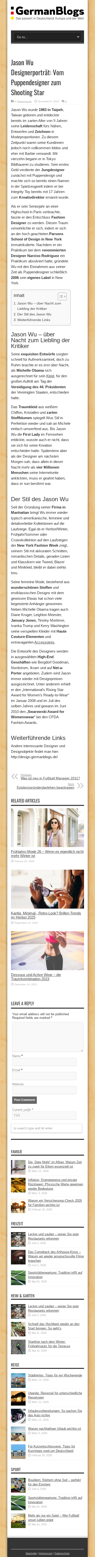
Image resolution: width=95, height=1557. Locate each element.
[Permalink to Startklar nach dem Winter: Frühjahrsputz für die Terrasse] (18, 1353)
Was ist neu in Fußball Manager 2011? (50, 776)
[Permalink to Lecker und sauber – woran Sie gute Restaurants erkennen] (18, 1245)
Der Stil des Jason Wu (34, 314)
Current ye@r (22, 1110)
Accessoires (44, 642)
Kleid (50, 376)
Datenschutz (62, 1553)
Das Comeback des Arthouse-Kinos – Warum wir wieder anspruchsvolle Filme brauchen (56, 1256)
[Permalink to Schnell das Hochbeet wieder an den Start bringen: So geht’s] (18, 1335)
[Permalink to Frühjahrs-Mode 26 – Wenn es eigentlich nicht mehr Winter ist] (47, 846)
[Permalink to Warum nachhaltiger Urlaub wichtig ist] (18, 1440)
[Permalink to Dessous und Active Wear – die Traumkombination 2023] (47, 969)
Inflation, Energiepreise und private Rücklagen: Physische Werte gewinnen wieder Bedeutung (55, 1184)
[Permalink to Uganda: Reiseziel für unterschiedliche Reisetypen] (18, 1404)
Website (18, 1084)
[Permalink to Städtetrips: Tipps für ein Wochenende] (18, 1387)
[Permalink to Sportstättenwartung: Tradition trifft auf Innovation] (18, 1284)
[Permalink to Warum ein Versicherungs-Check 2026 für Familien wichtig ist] (18, 1212)
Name (16, 1056)
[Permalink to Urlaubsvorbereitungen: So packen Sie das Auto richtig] (18, 1422)
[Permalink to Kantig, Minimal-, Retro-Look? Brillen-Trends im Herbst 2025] (47, 907)
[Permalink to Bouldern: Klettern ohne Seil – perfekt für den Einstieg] (18, 1491)
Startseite (31, 1553)
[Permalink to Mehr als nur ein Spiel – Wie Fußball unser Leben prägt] (18, 1527)
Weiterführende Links (33, 320)
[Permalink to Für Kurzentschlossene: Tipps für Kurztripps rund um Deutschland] (18, 1458)
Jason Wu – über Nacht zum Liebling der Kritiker (39, 306)
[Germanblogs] (47, 16)
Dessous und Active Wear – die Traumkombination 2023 (36, 977)
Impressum (45, 1553)
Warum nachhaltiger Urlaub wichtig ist (54, 1428)
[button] (60, 296)
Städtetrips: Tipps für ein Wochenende (55, 1375)
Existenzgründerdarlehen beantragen (45, 786)
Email (16, 1070)
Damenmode (24, 101)
